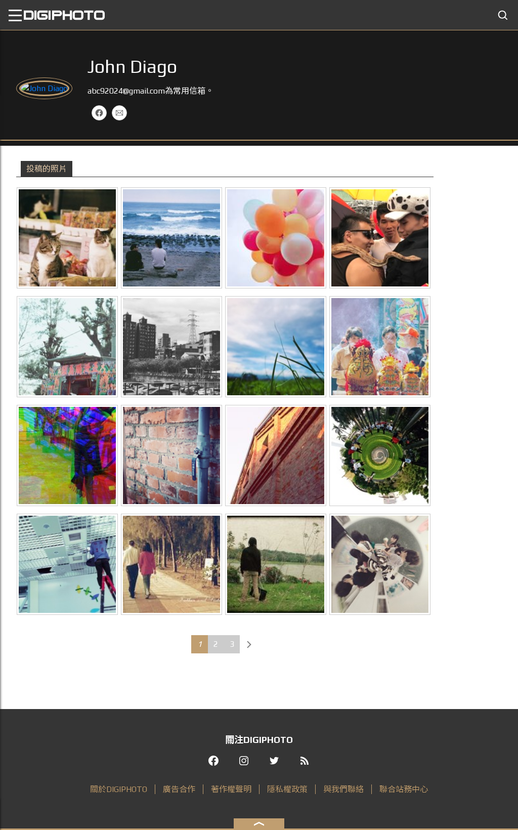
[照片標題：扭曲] (379, 564)
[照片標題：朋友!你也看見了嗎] (67, 237)
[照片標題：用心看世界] (171, 346)
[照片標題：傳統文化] (67, 346)
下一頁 (249, 644)
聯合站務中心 (403, 789)
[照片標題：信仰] (379, 346)
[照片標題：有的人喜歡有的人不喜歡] (379, 237)
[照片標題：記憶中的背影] (171, 564)
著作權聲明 (231, 789)
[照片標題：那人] (67, 564)
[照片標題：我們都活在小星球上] (379, 455)
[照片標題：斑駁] (171, 455)
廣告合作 (179, 789)
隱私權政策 (287, 789)
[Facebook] (99, 112)
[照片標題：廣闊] (275, 346)
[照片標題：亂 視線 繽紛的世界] (67, 455)
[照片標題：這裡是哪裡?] (275, 564)
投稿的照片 (46, 169)
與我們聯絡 (343, 789)
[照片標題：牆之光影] (275, 455)
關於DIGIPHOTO (118, 789)
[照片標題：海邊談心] (171, 237)
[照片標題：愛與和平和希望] (275, 237)
